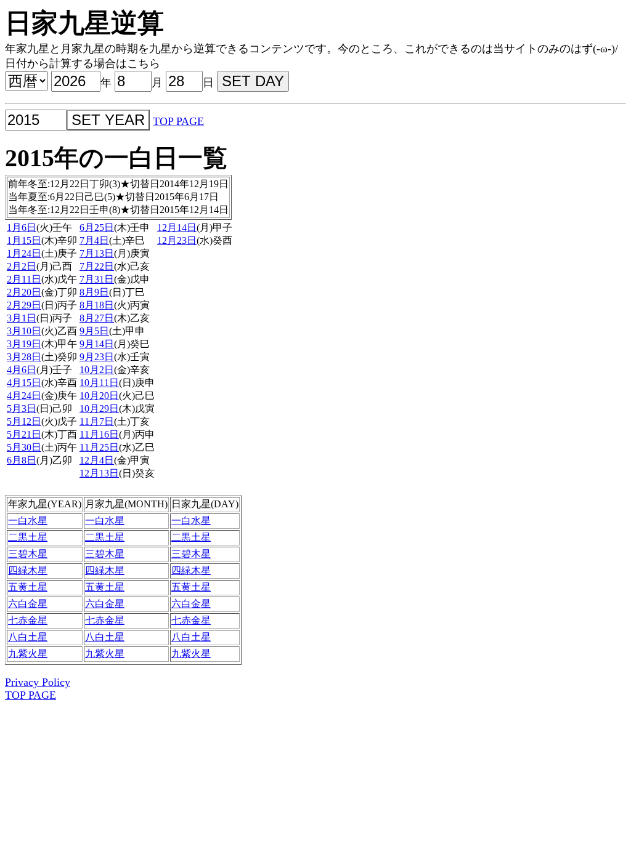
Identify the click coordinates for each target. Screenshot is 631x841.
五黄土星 (27, 587)
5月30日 (24, 447)
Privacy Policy (37, 682)
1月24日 (24, 253)
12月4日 (96, 460)
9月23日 (96, 357)
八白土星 (27, 637)
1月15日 (24, 240)
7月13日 (96, 253)
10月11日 (99, 382)
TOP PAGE (178, 121)
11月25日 (99, 447)
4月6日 (21, 369)
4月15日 (24, 382)
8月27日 (96, 318)
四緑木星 (27, 570)
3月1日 (21, 318)
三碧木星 (27, 554)
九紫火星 (27, 653)
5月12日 (24, 421)
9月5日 (94, 331)
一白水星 (27, 520)
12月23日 (177, 240)
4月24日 (24, 395)
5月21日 (24, 434)
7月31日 (96, 279)
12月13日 (99, 473)
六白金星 (27, 603)
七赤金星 (27, 620)
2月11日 (24, 279)
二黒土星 (27, 537)
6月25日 (96, 227)
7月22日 (96, 266)
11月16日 (99, 434)
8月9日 (94, 292)
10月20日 (99, 395)
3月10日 (24, 331)
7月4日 (94, 240)
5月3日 (21, 408)
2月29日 (24, 305)
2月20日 (24, 292)
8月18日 (96, 305)
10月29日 (99, 408)
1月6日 (21, 227)
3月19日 (24, 344)
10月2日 (96, 369)
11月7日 (96, 421)
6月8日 (21, 460)
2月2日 (21, 266)
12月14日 (177, 227)
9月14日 (96, 344)
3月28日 (24, 357)
